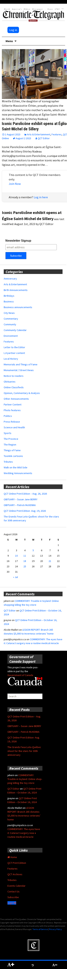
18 (24, 561)
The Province (11, 438)
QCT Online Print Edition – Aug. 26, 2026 (25, 493)
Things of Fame (12, 450)
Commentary (11, 318)
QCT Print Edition (16, 863)
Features (57, 134)
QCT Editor (44, 138)
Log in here (41, 197)
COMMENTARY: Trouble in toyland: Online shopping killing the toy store (24, 779)
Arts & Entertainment (38, 134)
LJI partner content (14, 353)
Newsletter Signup (18, 240)
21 (50, 561)
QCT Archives (14, 874)
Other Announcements (16, 398)
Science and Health (14, 427)
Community (10, 324)
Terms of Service (40, 929)
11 (24, 555)
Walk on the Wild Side (15, 467)
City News (9, 313)
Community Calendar (15, 330)
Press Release (12, 421)
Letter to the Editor (14, 347)
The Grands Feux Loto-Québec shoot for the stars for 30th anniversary (24, 751)
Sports (7, 433)
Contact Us (13, 891)
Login (10, 903)
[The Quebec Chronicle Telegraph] (33, 14)
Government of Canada (20, 675)
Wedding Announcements (18, 473)
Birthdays (9, 295)
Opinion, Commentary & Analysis (22, 393)
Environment (11, 335)
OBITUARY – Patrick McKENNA (20, 505)
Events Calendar (16, 885)
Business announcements (18, 307)
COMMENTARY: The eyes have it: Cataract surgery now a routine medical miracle (23, 832)
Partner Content (12, 404)
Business (9, 301)
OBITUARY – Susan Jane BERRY (20, 499)
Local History (11, 358)
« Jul (15, 577)
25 (24, 566)
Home (13, 857)
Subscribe (13, 897)
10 (16, 555)
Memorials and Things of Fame (20, 364)
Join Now (15, 184)
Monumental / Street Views (19, 370)
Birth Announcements (16, 290)
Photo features (12, 410)
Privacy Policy (55, 929)
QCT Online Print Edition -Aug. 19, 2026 (25, 510)
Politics (8, 416)
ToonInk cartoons (13, 456)
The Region (10, 444)
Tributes (8, 461)
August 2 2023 (23, 138)
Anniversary (10, 278)
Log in (13, 30)
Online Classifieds (14, 387)
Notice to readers (13, 376)
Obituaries (9, 381)
